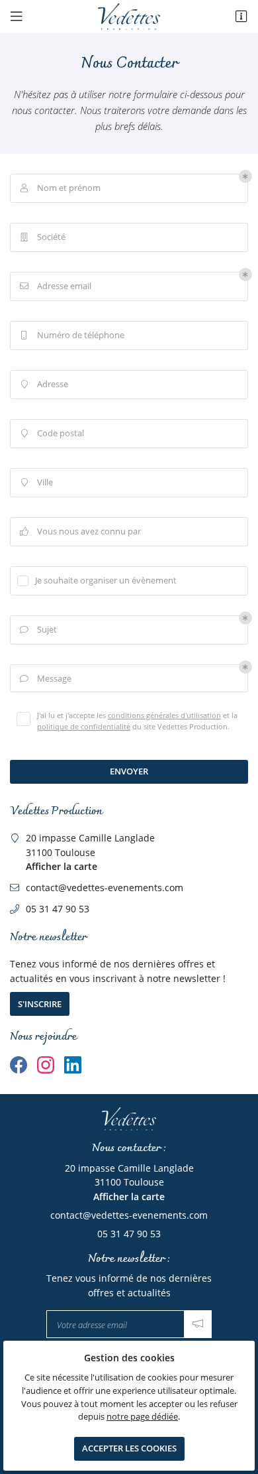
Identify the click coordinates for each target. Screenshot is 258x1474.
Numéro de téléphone (72, 335)
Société (43, 237)
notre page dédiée (142, 1416)
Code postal (53, 433)
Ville (37, 482)
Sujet (39, 629)
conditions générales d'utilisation (164, 715)
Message (46, 678)
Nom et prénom (61, 188)
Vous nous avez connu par (81, 531)
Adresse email (56, 286)
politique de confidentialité (83, 726)
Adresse (45, 384)
